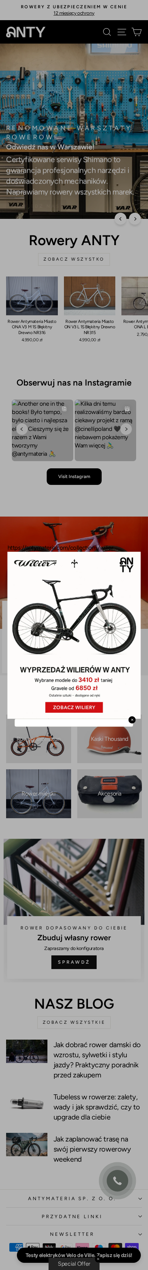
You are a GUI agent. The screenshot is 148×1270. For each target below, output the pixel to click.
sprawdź (62, 658)
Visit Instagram (74, 476)
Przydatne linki (72, 1216)
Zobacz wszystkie (74, 1022)
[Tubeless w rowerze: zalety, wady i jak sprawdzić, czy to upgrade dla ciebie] (26, 1102)
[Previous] (120, 219)
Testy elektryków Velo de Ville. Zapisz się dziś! (79, 1255)
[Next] (135, 219)
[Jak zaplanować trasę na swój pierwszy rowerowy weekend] (26, 1144)
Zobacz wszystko (74, 259)
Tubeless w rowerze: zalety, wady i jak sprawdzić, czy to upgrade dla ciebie (97, 1107)
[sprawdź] (74, 910)
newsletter (72, 1234)
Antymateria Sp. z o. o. (72, 1198)
